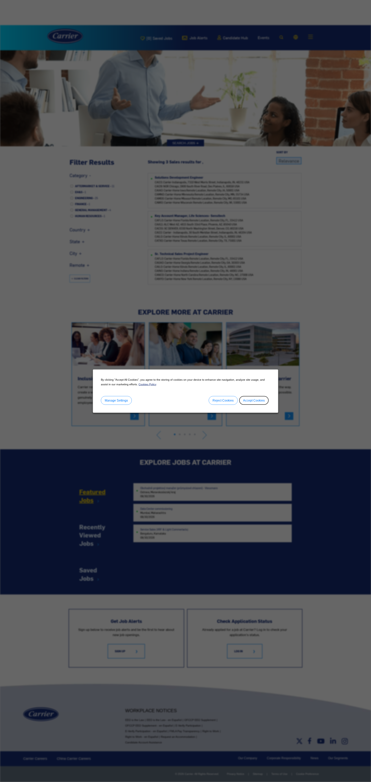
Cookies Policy (147, 384)
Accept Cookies (254, 400)
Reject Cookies (223, 400)
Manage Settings (116, 400)
